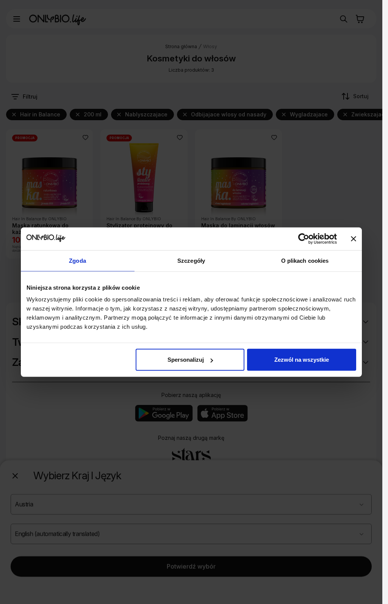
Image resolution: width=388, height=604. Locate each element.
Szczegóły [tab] (191, 260)
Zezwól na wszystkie (301, 359)
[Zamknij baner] (353, 238)
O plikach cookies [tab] (305, 260)
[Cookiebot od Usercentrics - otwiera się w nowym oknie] (304, 238)
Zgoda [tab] (77, 260)
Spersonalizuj (185, 359)
